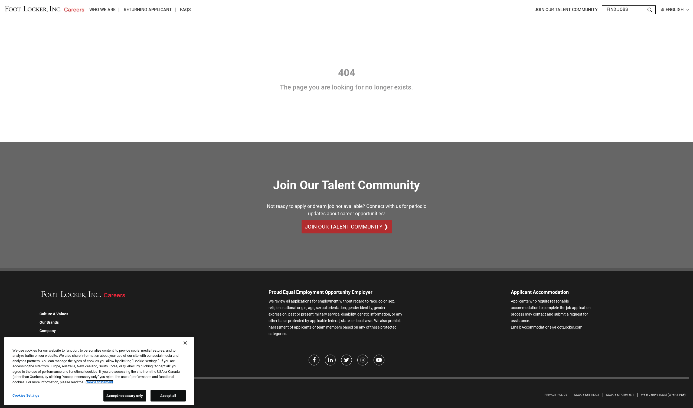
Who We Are (102, 9)
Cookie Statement (620, 395)
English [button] (675, 9)
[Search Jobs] (649, 9)
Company (48, 331)
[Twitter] (346, 360)
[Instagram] (362, 360)
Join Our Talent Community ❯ (346, 226)
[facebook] (314, 360)
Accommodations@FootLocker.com (552, 327)
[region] (99, 371)
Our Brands (49, 322)
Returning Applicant (148, 9)
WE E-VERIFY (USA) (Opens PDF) (663, 395)
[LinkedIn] (330, 360)
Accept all (168, 396)
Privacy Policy (555, 395)
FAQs (185, 9)
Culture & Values (54, 314)
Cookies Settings (25, 395)
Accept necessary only (124, 396)
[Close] (185, 343)
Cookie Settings (586, 395)
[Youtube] (379, 360)
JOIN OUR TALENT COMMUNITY (566, 9)
